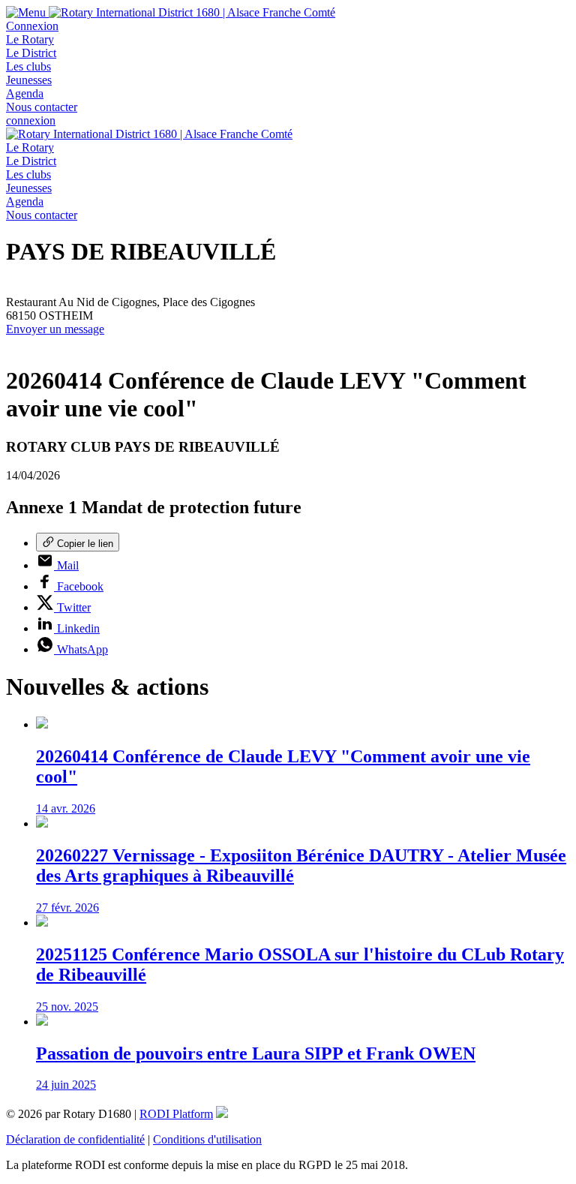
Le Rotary (30, 39)
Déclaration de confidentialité (75, 1139)
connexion (31, 120)
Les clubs (28, 66)
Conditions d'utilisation (207, 1139)
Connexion (32, 26)
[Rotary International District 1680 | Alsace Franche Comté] (192, 12)
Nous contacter (41, 107)
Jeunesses (29, 80)
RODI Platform (176, 1113)
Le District (31, 53)
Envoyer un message (55, 329)
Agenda (25, 93)
